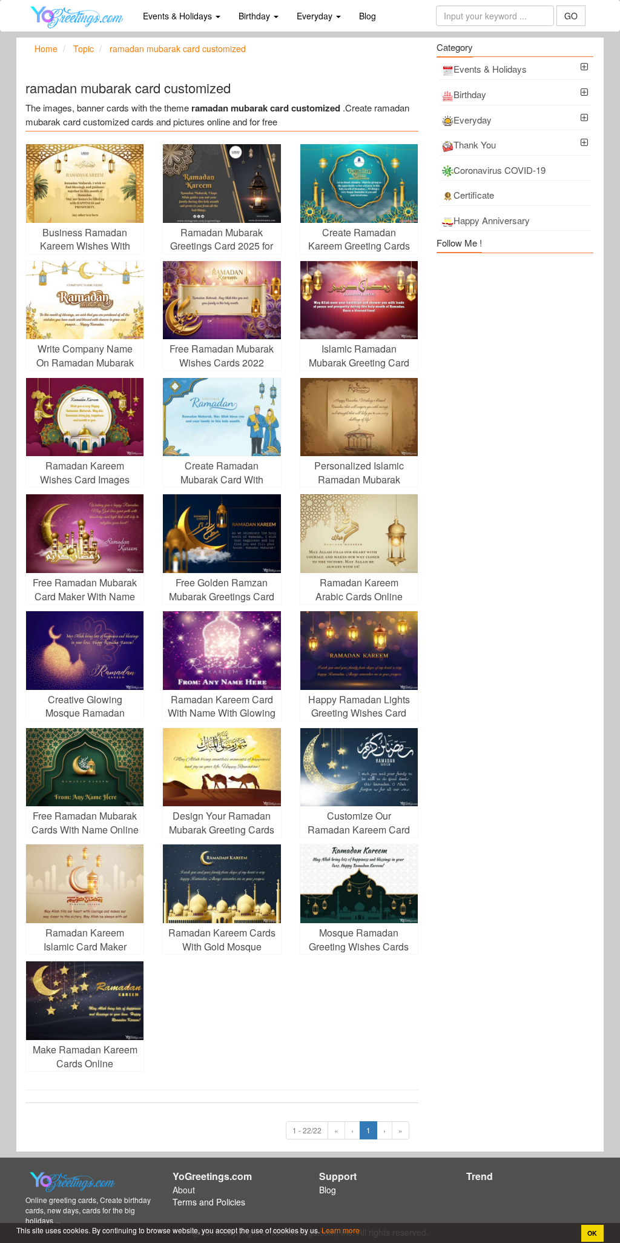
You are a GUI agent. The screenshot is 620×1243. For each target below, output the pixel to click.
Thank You (474, 144)
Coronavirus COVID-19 (499, 170)
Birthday (469, 94)
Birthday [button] (255, 16)
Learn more (340, 1230)
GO (571, 16)
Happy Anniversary (491, 220)
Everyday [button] (316, 16)
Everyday (472, 119)
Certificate (473, 194)
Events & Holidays (490, 68)
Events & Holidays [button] (178, 16)
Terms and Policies (209, 1202)
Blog (367, 16)
